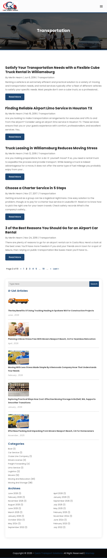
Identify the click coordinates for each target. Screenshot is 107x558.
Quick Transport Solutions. (49, 553)
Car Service (13, 452)
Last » (56, 268)
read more (15, 96)
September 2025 (62, 500)
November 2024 (61, 516)
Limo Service (14, 467)
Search (94, 284)
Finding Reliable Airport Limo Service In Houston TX (48, 108)
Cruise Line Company (18, 456)
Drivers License (15, 460)
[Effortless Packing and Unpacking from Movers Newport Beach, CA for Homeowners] (18, 421)
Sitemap (89, 553)
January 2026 (60, 497)
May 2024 (13, 523)
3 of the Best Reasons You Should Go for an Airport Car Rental (51, 230)
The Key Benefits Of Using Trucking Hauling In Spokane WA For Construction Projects (51, 310)
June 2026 (13, 493)
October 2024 (15, 519)
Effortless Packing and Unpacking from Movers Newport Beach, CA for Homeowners (51, 431)
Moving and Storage (18, 482)
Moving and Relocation (19, 479)
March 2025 (13, 512)
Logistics (12, 471)
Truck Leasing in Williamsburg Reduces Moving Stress (51, 148)
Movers (11, 475)
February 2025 (60, 512)
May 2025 (58, 508)
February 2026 (15, 497)
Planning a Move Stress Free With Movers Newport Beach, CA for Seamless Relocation (52, 339)
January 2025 (14, 516)
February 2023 (60, 523)
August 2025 (14, 504)
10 (43, 268)
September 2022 (16, 527)
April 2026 (58, 493)
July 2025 (58, 504)
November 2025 (15, 500)
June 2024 (59, 519)
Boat (10, 448)
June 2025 (13, 508)
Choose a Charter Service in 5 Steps (35, 188)
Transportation (46, 77)
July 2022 (58, 527)
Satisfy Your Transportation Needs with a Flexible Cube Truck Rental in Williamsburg (52, 69)
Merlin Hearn (15, 77)
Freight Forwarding (17, 463)
